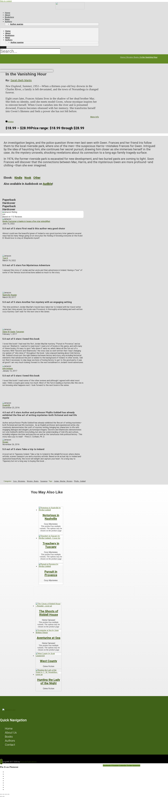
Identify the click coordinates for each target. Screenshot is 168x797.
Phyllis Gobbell (80, 481)
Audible (47, 184)
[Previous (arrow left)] (1, 796)
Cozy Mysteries (19, 481)
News (7, 38)
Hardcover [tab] (8, 203)
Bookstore (9, 35)
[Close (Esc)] (8, 794)
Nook (27, 177)
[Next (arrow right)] (3, 796)
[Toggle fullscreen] (3, 794)
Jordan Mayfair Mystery (63, 481)
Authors (8, 21)
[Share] (6, 794)
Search (3, 47)
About (8, 33)
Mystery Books (133, 57)
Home (7, 31)
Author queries (16, 24)
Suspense (43, 481)
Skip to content (6, 1)
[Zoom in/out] (1, 794)
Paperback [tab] (9, 199)
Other (37, 177)
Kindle (18, 177)
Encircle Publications (28, 762)
